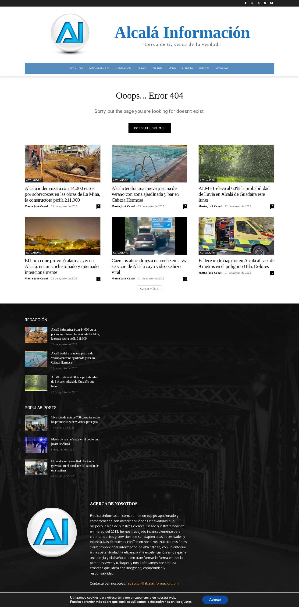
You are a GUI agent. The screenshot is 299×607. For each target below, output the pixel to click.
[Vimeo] (265, 3)
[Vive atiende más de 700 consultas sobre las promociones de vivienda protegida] (36, 423)
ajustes (186, 602)
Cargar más (148, 289)
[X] (258, 3)
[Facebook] (245, 3)
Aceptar (215, 599)
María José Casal (36, 206)
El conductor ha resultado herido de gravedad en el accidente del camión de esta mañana (74, 466)
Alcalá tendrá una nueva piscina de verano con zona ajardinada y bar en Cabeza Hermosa (145, 194)
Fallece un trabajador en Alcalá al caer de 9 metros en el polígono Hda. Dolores (236, 263)
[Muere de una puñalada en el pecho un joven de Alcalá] (36, 445)
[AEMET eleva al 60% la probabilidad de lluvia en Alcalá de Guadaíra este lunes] (236, 163)
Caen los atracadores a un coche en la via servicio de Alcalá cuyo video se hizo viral (149, 266)
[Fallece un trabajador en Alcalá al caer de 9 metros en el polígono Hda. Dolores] (236, 236)
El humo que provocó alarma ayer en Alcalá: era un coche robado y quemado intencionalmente (62, 266)
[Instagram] (252, 3)
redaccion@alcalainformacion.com (153, 583)
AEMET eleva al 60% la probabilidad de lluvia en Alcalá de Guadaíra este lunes (234, 194)
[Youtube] (271, 3)
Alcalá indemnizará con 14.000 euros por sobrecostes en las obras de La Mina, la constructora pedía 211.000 (62, 194)
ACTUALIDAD (33, 180)
